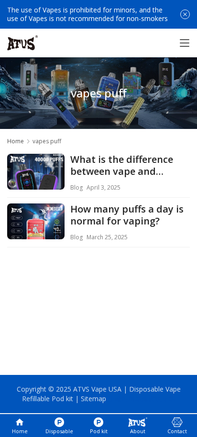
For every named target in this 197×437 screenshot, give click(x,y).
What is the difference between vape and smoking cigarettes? (121, 166)
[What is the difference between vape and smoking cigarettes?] (36, 182)
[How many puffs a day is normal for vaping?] (36, 232)
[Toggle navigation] (185, 43)
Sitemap (93, 398)
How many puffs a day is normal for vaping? (127, 215)
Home (15, 141)
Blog (76, 187)
